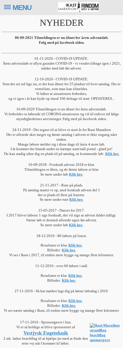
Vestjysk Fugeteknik (45, 333)
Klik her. (112, 154)
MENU (22, 7)
